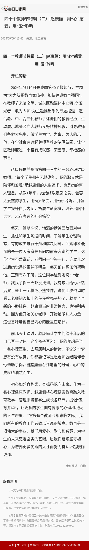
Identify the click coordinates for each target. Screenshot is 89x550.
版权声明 (10, 481)
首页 (11, 545)
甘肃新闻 (83, 7)
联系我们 (35, 545)
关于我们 (22, 545)
